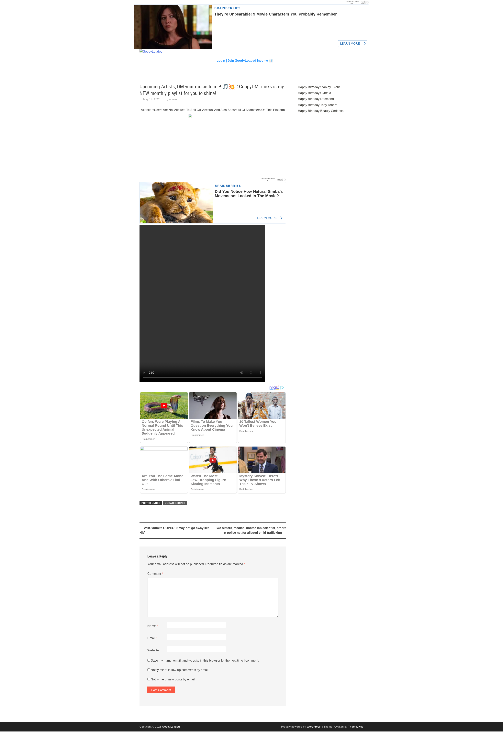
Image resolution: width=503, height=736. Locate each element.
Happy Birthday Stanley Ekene (319, 87)
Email (152, 638)
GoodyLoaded (171, 726)
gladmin (172, 99)
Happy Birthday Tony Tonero (317, 105)
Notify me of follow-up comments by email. (180, 670)
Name (152, 626)
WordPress (313, 726)
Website (153, 650)
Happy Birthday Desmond (316, 99)
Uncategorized (175, 503)
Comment (155, 573)
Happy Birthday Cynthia (314, 93)
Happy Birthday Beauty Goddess (320, 111)
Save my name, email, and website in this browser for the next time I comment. (205, 660)
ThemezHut (355, 726)
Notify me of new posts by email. (173, 679)
